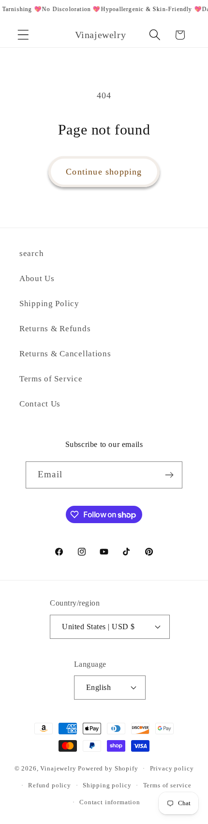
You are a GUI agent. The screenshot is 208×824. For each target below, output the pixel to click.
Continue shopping (104, 171)
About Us (37, 278)
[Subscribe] (169, 474)
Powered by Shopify (108, 768)
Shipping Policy (49, 303)
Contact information (109, 802)
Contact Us (39, 403)
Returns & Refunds (54, 328)
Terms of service (167, 785)
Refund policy (49, 785)
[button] (23, 35)
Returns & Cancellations (65, 353)
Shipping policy (107, 785)
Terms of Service (51, 378)
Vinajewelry (58, 768)
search (31, 253)
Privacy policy (172, 768)
